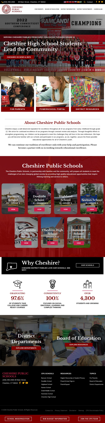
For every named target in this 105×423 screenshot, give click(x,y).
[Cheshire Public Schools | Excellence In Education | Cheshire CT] (13, 9)
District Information (68, 9)
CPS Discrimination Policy (94, 410)
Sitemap (81, 410)
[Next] (100, 49)
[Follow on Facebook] (96, 2)
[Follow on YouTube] (102, 2)
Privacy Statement (61, 410)
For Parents (39, 9)
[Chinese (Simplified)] (67, 2)
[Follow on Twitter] (99, 2)
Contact (90, 2)
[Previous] (5, 49)
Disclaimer (72, 410)
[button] (84, 2)
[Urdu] (81, 2)
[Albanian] (73, 2)
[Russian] (75, 2)
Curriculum (98, 9)
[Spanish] (78, 2)
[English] (65, 2)
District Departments (84, 9)
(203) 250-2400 (9, 2)
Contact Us (49, 410)
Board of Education (52, 9)
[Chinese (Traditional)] (70, 2)
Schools (99, 19)
